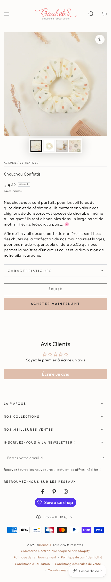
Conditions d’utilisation (32, 564)
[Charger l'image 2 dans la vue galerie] (49, 146)
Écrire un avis (55, 374)
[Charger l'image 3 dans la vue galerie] (62, 146)
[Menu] (6, 14)
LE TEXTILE (28, 162)
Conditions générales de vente (78, 564)
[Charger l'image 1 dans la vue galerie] (36, 146)
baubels (45, 545)
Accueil (10, 162)
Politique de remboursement (35, 557)
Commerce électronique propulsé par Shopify (55, 551)
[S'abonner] (104, 458)
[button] (91, 14)
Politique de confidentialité (81, 557)
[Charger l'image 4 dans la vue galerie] (75, 146)
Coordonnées (58, 570)
